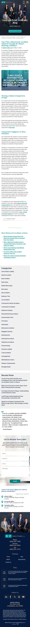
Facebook (10, 597)
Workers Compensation (8, 363)
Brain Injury (4, 282)
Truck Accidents (6, 352)
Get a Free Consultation (15, 31)
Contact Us (8, 562)
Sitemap (15, 554)
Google (19, 597)
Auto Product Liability (7, 271)
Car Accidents (5, 300)
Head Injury (4, 324)
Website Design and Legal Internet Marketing (13, 622)
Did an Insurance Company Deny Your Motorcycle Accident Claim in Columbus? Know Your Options (14, 238)
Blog (22, 556)
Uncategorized (5, 356)
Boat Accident (5, 278)
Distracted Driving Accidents (9, 314)
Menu (27, 2)
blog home (3, 37)
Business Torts (5, 296)
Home (8, 556)
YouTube (23, 597)
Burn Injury (4, 289)
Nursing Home (5, 335)
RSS (9, 559)
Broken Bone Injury (6, 285)
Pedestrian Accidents (7, 342)
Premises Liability (6, 349)
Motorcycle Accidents (11, 37)
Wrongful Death (6, 367)
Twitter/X (15, 597)
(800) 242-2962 (24, 2)
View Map (6, 498)
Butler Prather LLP (7, 2)
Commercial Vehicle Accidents (10, 303)
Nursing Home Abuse (7, 338)
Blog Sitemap (21, 559)
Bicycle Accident (6, 275)
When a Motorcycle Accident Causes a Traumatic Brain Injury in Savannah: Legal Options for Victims (15, 243)
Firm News (4, 321)
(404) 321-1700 (15, 541)
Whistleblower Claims (7, 360)
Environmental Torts (7, 317)
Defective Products (7, 310)
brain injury (12, 127)
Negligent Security (6, 331)
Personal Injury (5, 345)
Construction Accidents (8, 307)
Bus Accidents (5, 292)
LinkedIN (6, 597)
